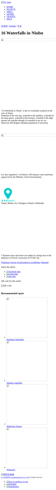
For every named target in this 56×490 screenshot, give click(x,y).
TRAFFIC (11, 16)
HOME (10, 7)
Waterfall (45, 262)
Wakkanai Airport (14, 426)
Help (14, 484)
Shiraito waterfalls (14, 383)
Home (16, 486)
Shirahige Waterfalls (15, 339)
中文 (19, 26)
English (12, 26)
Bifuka (37, 262)
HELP (9, 19)
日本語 (4, 26)
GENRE (10, 14)
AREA (10, 12)
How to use (23, 482)
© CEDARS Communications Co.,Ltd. (15, 477)
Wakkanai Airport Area (11, 262)
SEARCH (11, 9)
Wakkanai (11, 470)
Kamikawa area (27, 262)
